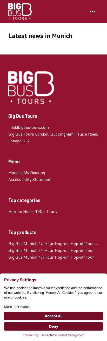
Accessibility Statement (30, 179)
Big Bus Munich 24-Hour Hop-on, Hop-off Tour (51, 250)
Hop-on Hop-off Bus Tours (32, 211)
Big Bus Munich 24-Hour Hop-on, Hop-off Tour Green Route (53, 243)
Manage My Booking (26, 172)
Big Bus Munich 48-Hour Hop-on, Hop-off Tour (51, 257)
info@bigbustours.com (28, 127)
